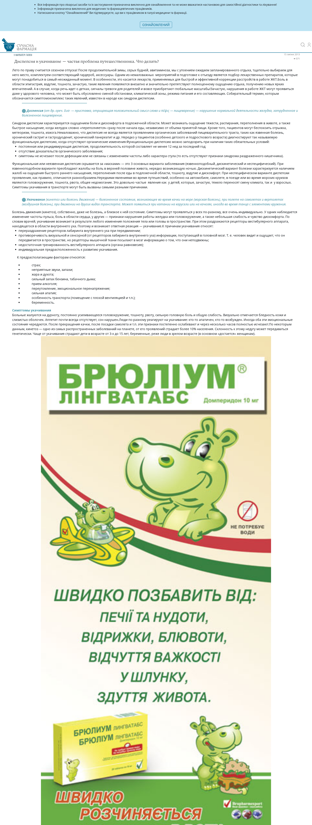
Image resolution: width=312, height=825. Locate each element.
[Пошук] (303, 42)
